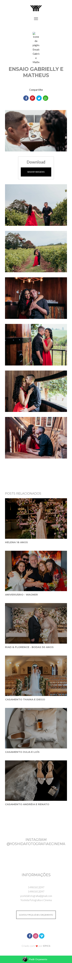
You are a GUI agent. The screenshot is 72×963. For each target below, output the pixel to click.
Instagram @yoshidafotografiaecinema (36, 841)
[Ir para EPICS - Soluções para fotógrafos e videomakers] (36, 945)
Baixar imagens (36, 172)
